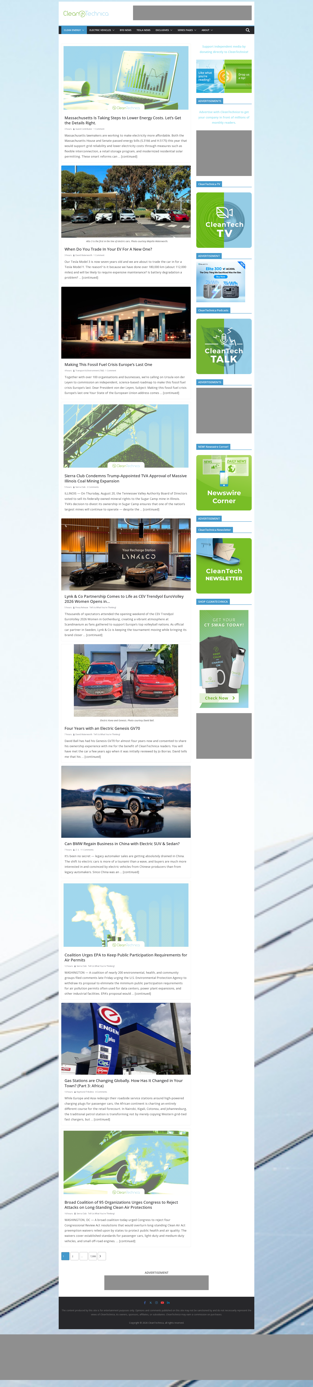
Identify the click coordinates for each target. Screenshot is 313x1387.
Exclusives (162, 30)
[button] (82, 30)
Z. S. (77, 849)
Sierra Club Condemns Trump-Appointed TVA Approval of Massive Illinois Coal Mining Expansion (126, 478)
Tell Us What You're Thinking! (102, 607)
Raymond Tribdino (85, 1091)
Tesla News (143, 30)
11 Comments (87, 849)
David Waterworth (83, 255)
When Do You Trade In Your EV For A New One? (108, 249)
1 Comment (99, 129)
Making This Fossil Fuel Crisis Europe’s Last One (108, 364)
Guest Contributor (83, 129)
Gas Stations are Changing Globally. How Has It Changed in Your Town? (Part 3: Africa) (124, 1083)
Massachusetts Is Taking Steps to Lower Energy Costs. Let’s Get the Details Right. (123, 120)
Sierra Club (80, 487)
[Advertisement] (192, 13)
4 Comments (101, 1091)
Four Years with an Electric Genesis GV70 (102, 728)
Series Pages (185, 30)
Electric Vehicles (100, 30)
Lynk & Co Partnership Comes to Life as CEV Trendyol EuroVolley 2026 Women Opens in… (124, 599)
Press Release (81, 607)
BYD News (125, 30)
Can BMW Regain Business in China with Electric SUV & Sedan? (122, 843)
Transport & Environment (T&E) (89, 370)
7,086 (93, 1256)
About (205, 30)
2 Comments (93, 487)
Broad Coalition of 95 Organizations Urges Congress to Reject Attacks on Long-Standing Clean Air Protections (121, 1204)
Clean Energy (72, 30)
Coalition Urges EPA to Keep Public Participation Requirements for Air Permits (126, 957)
